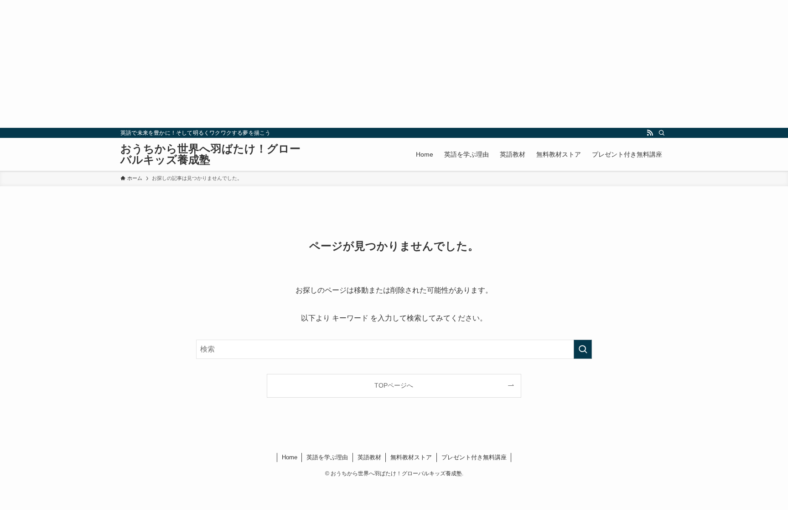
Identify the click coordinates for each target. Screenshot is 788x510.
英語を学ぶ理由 (327, 457)
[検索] (662, 133)
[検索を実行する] (583, 349)
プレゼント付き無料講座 (474, 457)
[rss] (650, 133)
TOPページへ (393, 385)
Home (289, 457)
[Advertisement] (273, 64)
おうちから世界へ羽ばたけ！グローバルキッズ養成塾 (210, 154)
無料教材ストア (411, 457)
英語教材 (369, 457)
